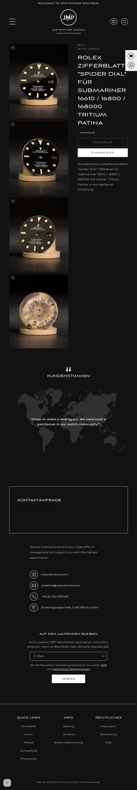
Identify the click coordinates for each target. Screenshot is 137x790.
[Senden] (103, 656)
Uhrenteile (28, 726)
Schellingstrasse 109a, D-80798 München (64, 608)
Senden (68, 678)
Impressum (108, 726)
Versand (68, 734)
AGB (104, 665)
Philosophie (28, 758)
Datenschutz (108, 734)
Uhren (28, 734)
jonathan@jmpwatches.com (55, 588)
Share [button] (86, 214)
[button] (12, 21)
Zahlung (68, 726)
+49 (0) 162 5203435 (49, 597)
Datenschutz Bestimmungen (71, 669)
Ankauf (28, 742)
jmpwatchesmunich (49, 575)
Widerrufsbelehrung (68, 742)
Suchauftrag (28, 750)
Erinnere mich (102, 152)
